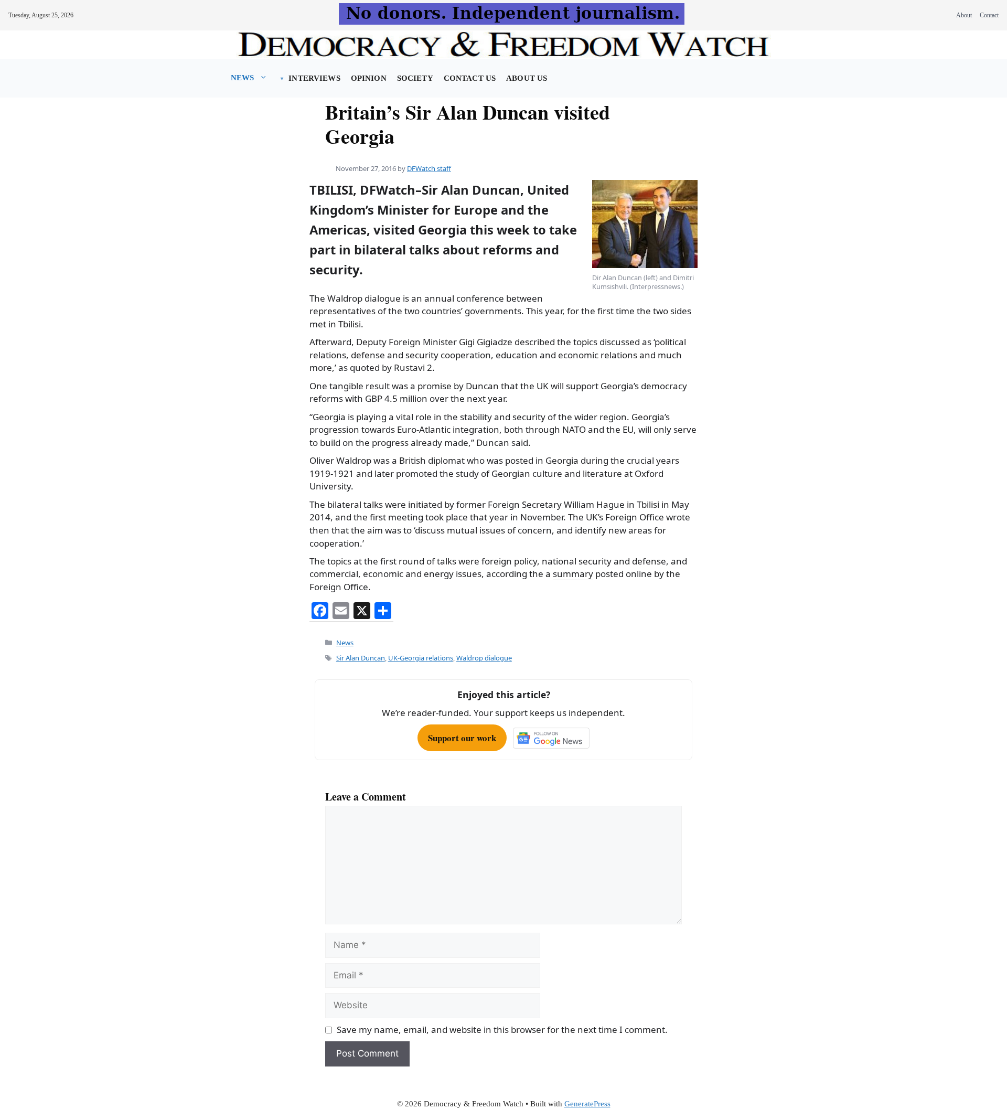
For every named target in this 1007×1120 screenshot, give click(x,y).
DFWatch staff (429, 168)
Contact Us (470, 78)
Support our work (462, 737)
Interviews (314, 78)
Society (415, 78)
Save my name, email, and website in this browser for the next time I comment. (502, 1029)
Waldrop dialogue (484, 658)
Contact (989, 15)
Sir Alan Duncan (360, 658)
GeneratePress (587, 1104)
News (242, 77)
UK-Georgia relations (420, 658)
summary (573, 574)
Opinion (369, 78)
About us (526, 78)
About (964, 15)
